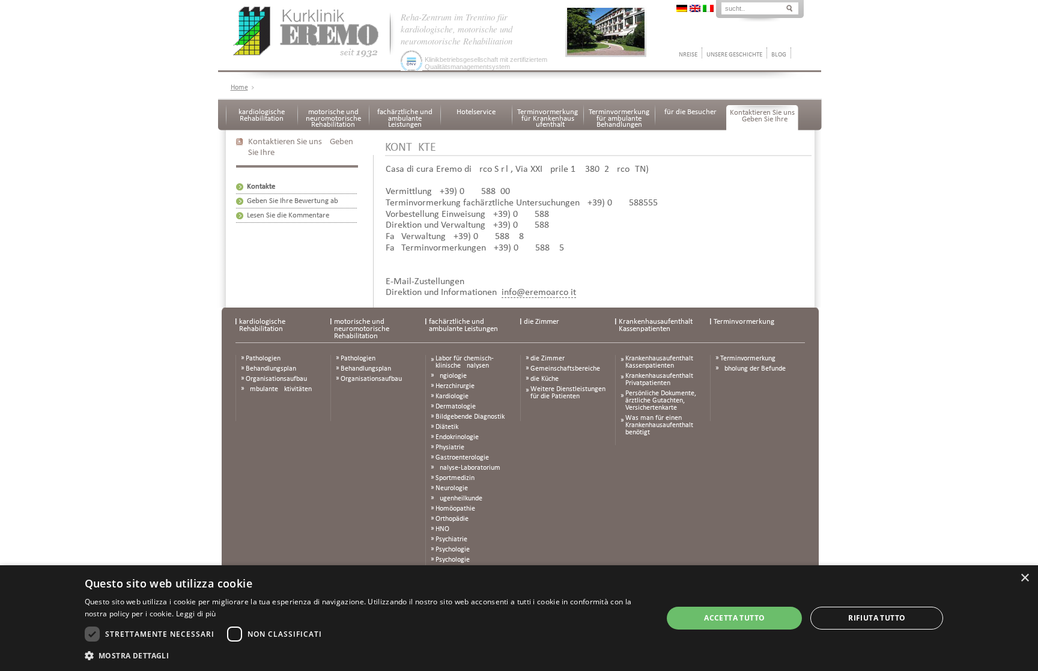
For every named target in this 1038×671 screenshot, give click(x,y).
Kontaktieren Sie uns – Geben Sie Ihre (762, 116)
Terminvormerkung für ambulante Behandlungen (619, 118)
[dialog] (519, 618)
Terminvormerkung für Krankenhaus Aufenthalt (547, 118)
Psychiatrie (451, 539)
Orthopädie (452, 519)
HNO (442, 529)
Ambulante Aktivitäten (279, 389)
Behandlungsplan (271, 368)
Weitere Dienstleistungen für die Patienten (568, 393)
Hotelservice (476, 112)
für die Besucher (690, 112)
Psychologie (453, 549)
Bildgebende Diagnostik (470, 417)
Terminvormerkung (744, 322)
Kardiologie (452, 396)
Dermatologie (456, 406)
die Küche (544, 379)
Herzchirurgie (455, 386)
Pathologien (263, 358)
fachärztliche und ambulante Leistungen (404, 118)
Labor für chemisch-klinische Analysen (465, 362)
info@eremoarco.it (539, 292)
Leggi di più (196, 614)
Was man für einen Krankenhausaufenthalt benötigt (659, 425)
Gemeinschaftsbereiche (565, 368)
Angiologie (451, 376)
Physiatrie (450, 447)
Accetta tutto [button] (734, 618)
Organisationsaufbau (276, 379)
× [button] (1024, 578)
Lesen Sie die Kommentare (288, 215)
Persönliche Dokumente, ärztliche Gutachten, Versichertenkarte (660, 400)
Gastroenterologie (462, 457)
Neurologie (452, 488)
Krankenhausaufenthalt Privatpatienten (659, 379)
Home (239, 87)
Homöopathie (455, 508)
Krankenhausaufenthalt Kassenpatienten (656, 325)
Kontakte (261, 186)
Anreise (686, 55)
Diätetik (447, 427)
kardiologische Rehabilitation (261, 115)
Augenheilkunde (459, 498)
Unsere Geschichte (734, 55)
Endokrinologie (457, 437)
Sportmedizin (455, 478)
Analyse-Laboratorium (468, 468)
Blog (778, 55)
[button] (365, 655)
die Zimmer (541, 322)
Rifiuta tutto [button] (876, 618)
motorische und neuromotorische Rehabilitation (333, 118)
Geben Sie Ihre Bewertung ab (292, 201)
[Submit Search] (789, 7)
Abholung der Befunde (753, 368)
